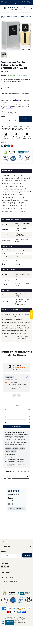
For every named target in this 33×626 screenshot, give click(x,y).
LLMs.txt (21, 620)
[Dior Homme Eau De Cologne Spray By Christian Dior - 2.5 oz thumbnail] (3, 55)
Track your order (11, 617)
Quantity (3, 116)
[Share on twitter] (12, 504)
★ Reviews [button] (31, 314)
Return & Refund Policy (11, 619)
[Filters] (9, 477)
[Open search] (5, 477)
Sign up (27, 555)
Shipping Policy (22, 619)
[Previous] (6, 484)
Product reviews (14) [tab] (23, 471)
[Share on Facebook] (2, 146)
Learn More (9, 108)
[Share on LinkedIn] (8, 146)
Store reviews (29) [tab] (10, 471)
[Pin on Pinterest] (11, 146)
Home (2, 14)
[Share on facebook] (9, 504)
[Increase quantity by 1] (15, 120)
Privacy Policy (20, 617)
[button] (16, 410)
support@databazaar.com (10, 581)
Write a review (16, 426)
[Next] (27, 484)
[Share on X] (5, 146)
